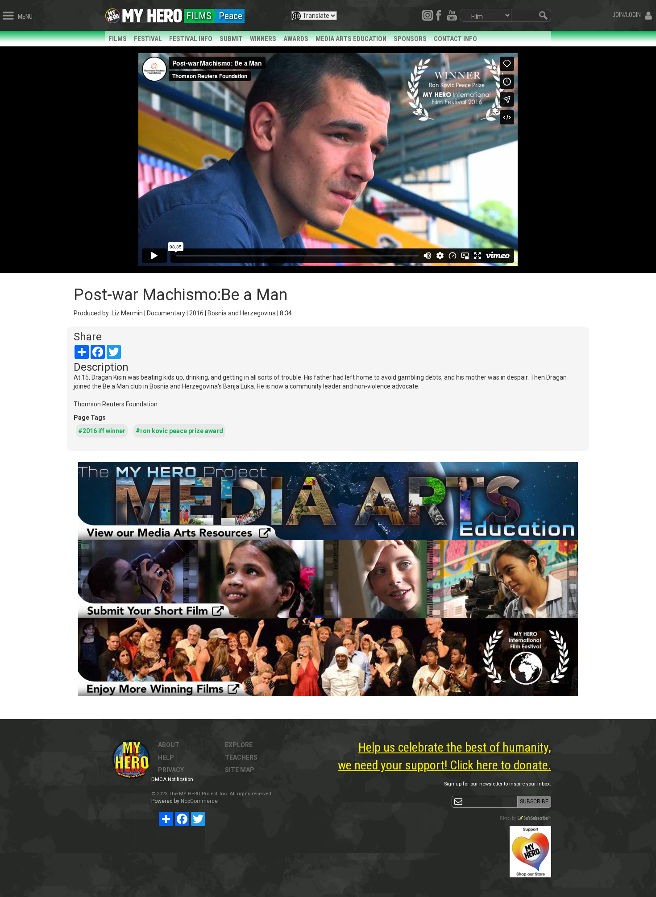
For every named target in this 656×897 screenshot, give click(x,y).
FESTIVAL (148, 39)
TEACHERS (241, 757)
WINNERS (263, 39)
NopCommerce (199, 801)
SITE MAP (239, 769)
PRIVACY (171, 769)
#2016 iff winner (101, 430)
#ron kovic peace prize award (179, 430)
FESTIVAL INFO (190, 39)
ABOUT (168, 744)
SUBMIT (231, 39)
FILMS (117, 39)
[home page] (152, 13)
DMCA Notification (172, 779)
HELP (166, 757)
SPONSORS (410, 39)
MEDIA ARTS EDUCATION (351, 39)
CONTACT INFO (455, 39)
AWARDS (295, 39)
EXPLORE (239, 744)
